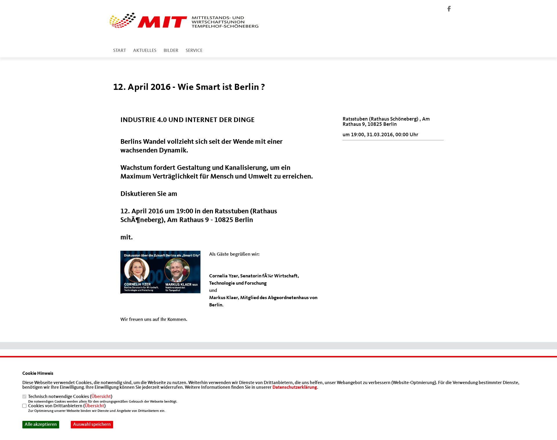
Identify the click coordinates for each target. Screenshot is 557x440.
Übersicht (101, 396)
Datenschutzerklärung (294, 387)
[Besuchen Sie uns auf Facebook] (449, 10)
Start (119, 50)
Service (194, 50)
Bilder (171, 50)
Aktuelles (144, 50)
